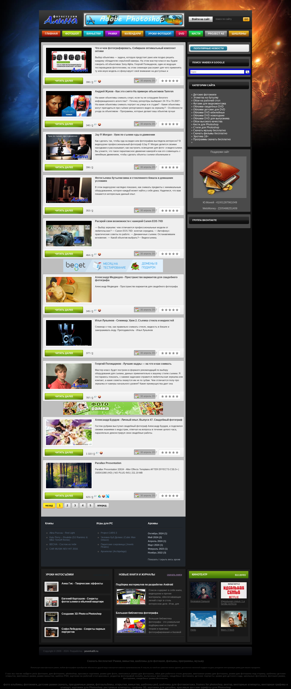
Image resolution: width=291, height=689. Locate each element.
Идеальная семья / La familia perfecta (233, 602)
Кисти (196, 33)
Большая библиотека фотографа (137, 612)
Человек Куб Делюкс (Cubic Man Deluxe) (118, 538)
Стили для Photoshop (206, 127)
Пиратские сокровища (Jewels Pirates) (117, 545)
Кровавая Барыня (200, 601)
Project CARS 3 (109, 533)
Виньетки (93, 33)
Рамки (112, 33)
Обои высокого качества (207, 121)
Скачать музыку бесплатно (209, 130)
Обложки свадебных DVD (208, 106)
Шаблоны (239, 33)
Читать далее (64, 80)
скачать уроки (101, 574)
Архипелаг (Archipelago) (114, 551)
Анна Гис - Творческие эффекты (82, 583)
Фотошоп (72, 33)
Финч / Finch (227, 629)
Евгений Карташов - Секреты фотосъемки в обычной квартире (83, 600)
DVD (181, 33)
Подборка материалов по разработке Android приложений (144, 584)
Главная (51, 33)
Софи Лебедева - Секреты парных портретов (83, 630)
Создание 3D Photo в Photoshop (81, 613)
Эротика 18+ (201, 136)
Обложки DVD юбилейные (209, 112)
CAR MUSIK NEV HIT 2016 (63, 548)
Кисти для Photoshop (206, 124)
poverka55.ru (91, 651)
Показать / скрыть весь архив (164, 559)
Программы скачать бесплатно (212, 139)
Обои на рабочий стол (206, 100)
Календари (133, 33)
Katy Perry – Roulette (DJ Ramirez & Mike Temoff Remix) (68, 538)
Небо (193, 629)
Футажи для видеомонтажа (209, 103)
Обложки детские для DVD (209, 109)
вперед (102, 505)
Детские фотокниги (204, 94)
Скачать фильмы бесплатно (210, 133)
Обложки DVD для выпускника (211, 118)
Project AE (216, 33)
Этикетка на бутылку (205, 97)
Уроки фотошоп (159, 33)
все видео (240, 574)
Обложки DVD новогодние (209, 115)
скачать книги (174, 574)
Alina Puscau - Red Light (62, 533)
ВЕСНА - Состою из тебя (62, 544)
